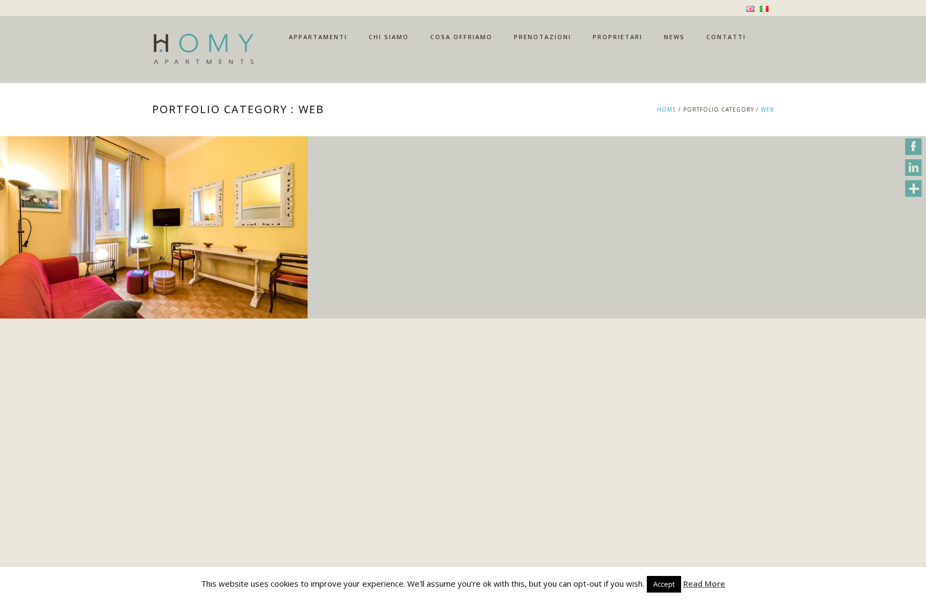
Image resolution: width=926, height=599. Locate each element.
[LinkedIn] (913, 167)
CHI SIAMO (389, 37)
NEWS (674, 37)
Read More (704, 583)
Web (767, 109)
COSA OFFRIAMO (461, 37)
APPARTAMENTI (318, 37)
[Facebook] (913, 146)
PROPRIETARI (618, 37)
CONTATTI (726, 37)
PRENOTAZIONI (542, 37)
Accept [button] (664, 584)
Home (666, 109)
